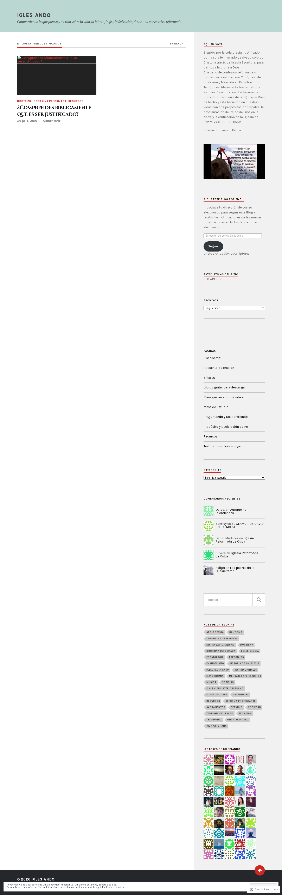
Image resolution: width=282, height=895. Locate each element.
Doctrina (24, 101)
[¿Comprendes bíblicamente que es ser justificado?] (56, 75)
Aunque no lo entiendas (231, 511)
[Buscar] (258, 599)
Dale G (220, 510)
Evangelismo (215, 663)
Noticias (228, 682)
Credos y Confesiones (222, 638)
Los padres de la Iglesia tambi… (235, 569)
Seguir (213, 246)
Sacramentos (215, 707)
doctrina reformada (50, 101)
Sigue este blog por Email (224, 199)
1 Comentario (51, 121)
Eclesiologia (250, 651)
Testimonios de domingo (222, 446)
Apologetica (215, 632)
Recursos (76, 101)
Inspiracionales (246, 670)
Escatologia (215, 657)
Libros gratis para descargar (225, 387)
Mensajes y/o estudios (245, 676)
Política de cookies (113, 887)
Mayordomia (215, 676)
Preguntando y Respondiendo (226, 417)
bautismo (235, 632)
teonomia (245, 713)
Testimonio (214, 719)
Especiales (236, 657)
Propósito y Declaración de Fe (226, 427)
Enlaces (209, 378)
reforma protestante (241, 701)
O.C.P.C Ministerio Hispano (224, 688)
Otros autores (216, 694)
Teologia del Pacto (219, 713)
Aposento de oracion (219, 368)
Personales (241, 694)
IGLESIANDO (34, 15)
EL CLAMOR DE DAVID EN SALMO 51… (240, 525)
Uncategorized (238, 719)
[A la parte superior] (260, 870)
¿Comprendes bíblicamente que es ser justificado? (54, 111)
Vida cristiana (216, 726)
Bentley (221, 524)
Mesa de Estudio (216, 407)
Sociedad (254, 707)
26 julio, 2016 (27, 121)
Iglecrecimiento (217, 670)
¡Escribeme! (212, 358)
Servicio (237, 707)
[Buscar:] (234, 599)
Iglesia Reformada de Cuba (235, 539)
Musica (211, 682)
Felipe (220, 568)
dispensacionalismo (220, 644)
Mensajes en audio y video (223, 397)
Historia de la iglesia (244, 663)
